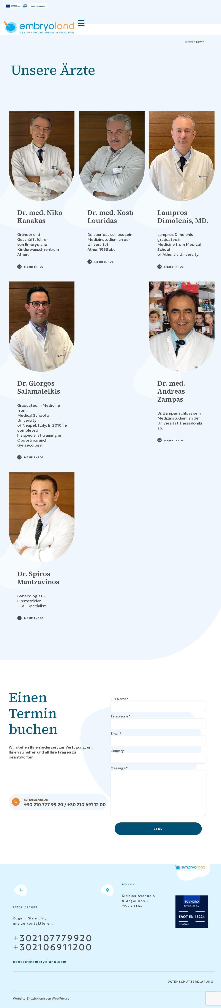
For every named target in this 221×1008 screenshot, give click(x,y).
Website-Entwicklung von (32, 998)
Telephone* (120, 716)
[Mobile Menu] (81, 23)
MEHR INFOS (34, 266)
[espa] (25, 5)
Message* (119, 768)
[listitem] (52, 713)
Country (117, 751)
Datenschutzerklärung (190, 982)
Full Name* (119, 699)
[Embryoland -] (39, 27)
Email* (115, 733)
